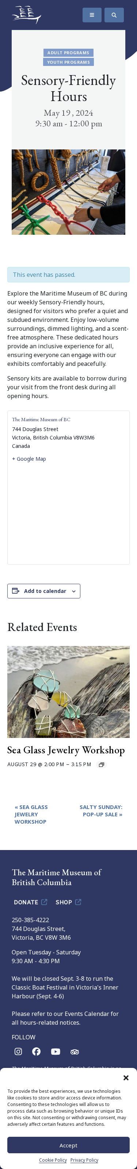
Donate (27, 901)
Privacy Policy (84, 1160)
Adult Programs (68, 52)
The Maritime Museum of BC (41, 419)
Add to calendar (45, 590)
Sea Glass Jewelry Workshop (66, 749)
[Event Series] (101, 764)
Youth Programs (68, 62)
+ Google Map (29, 458)
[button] (126, 1077)
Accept (68, 1145)
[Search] (114, 15)
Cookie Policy (53, 1160)
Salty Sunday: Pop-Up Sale (101, 810)
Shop (65, 901)
